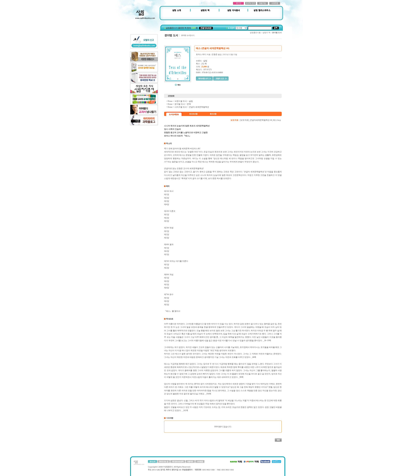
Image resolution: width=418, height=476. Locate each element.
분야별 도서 (180, 104)
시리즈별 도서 (181, 107)
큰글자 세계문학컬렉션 (199, 107)
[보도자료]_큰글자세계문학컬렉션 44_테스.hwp (260, 120)
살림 (191, 101)
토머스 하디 (201, 54)
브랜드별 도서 (181, 101)
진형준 (214, 54)
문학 (189, 104)
